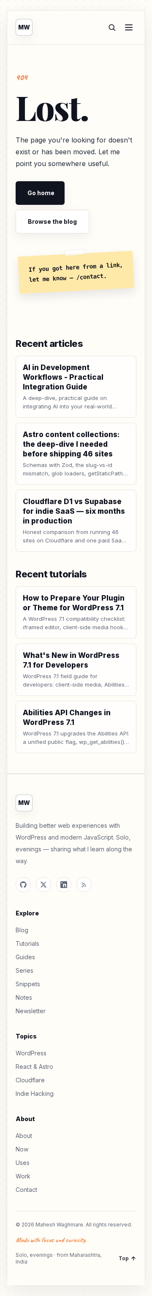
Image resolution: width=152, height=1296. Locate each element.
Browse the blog (52, 221)
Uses (23, 1162)
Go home (40, 192)
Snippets (28, 983)
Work (23, 1176)
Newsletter (31, 1010)
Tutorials (27, 943)
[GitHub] (23, 884)
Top (124, 1258)
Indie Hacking (35, 1093)
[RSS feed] (84, 884)
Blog (22, 930)
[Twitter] (43, 884)
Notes (24, 997)
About (24, 1135)
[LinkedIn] (63, 884)
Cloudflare (30, 1080)
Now (22, 1149)
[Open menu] (128, 27)
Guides (25, 957)
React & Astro (34, 1066)
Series (24, 970)
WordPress (31, 1053)
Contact (26, 1189)
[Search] (111, 27)
